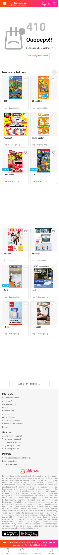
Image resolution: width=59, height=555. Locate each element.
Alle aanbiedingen (9, 404)
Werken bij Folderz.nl (11, 421)
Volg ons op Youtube (11, 445)
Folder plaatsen (8, 417)
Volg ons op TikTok (10, 449)
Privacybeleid (30, 545)
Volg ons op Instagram (11, 442)
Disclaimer (43, 542)
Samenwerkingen (9, 464)
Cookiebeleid (41, 545)
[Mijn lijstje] (48, 3)
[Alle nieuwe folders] (54, 72)
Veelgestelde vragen (10, 398)
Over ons (6, 414)
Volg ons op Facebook (11, 439)
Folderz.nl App (8, 411)
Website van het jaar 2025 (12, 424)
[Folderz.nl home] (18, 3)
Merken (5, 407)
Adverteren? (7, 401)
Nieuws (5, 427)
